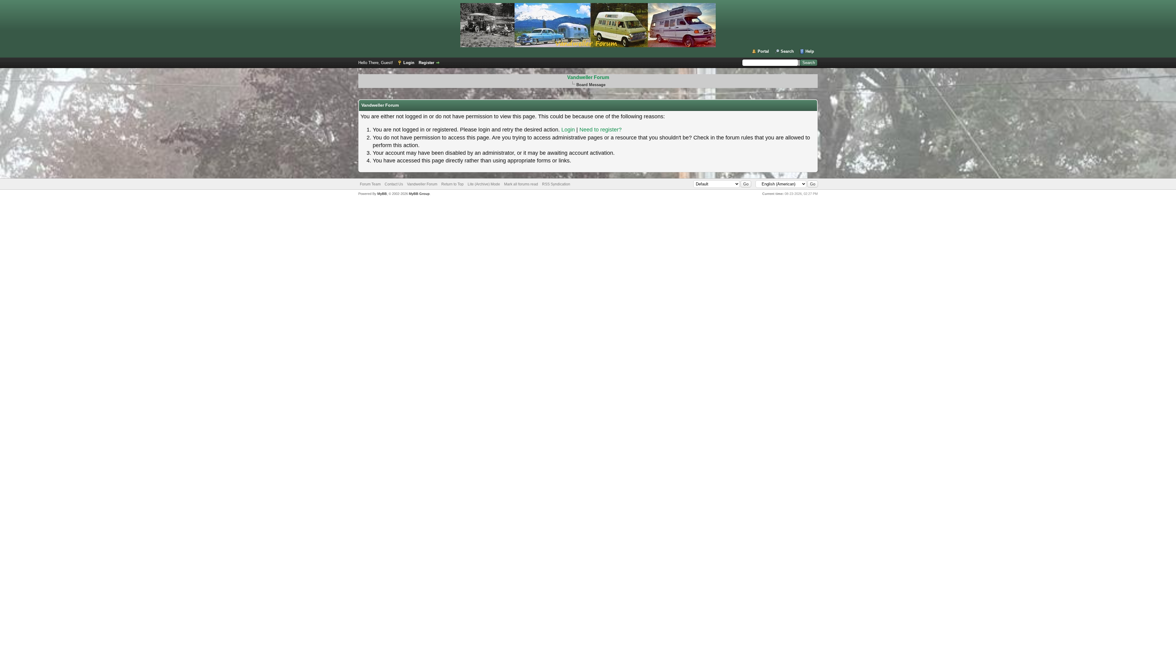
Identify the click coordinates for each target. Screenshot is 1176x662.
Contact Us (394, 184)
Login (408, 62)
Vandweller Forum (588, 77)
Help (809, 51)
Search (787, 51)
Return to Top (452, 184)
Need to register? (600, 130)
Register (426, 62)
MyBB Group (419, 194)
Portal (763, 51)
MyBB (382, 194)
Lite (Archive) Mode (484, 184)
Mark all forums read (521, 184)
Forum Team (370, 184)
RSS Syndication (556, 184)
